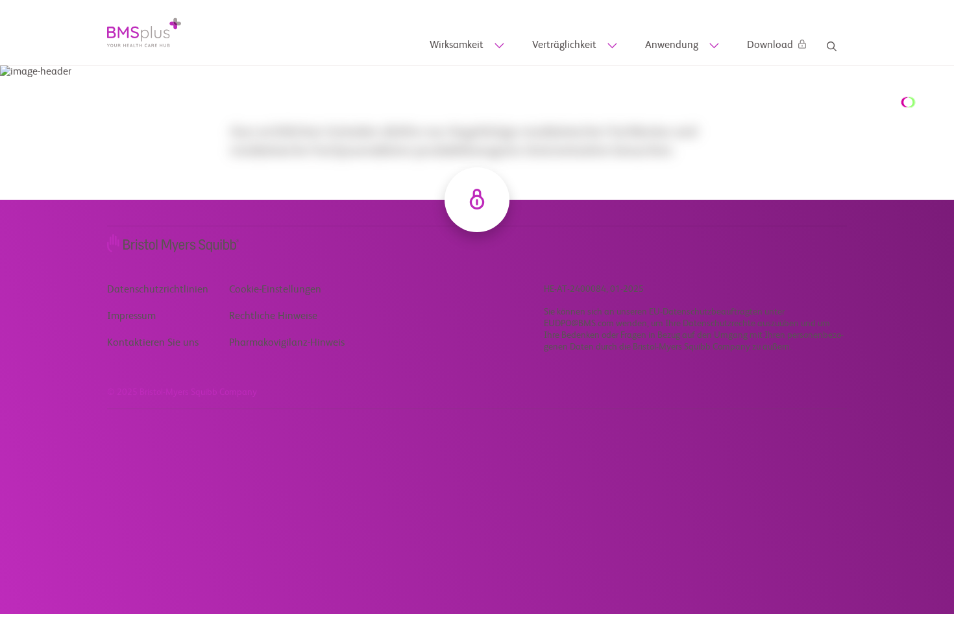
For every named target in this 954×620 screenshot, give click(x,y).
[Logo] (144, 32)
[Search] (831, 46)
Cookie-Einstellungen (275, 290)
